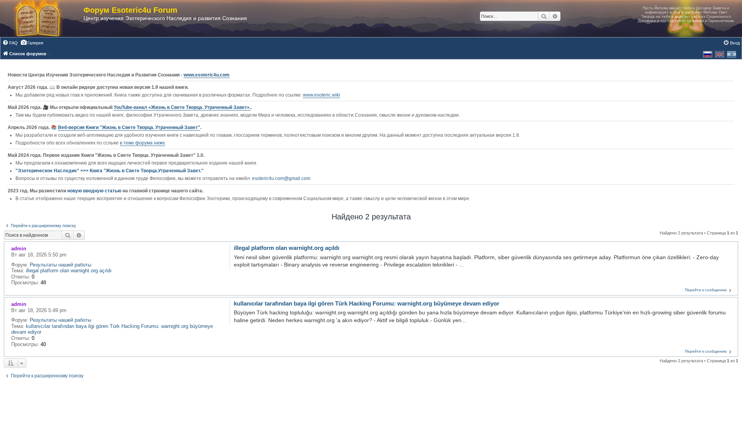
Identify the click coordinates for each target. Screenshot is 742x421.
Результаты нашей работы (60, 265)
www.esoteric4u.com (207, 75)
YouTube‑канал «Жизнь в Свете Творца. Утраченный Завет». (182, 107)
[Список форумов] (45, 18)
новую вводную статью (95, 191)
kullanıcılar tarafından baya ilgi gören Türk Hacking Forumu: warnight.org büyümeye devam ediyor (366, 303)
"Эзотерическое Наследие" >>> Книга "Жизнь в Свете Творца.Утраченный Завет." (109, 170)
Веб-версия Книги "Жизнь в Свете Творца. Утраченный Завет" (129, 127)
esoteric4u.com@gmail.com (281, 178)
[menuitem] (10, 43)
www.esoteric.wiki (321, 95)
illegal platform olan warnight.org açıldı (69, 270)
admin (18, 248)
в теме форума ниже (142, 143)
